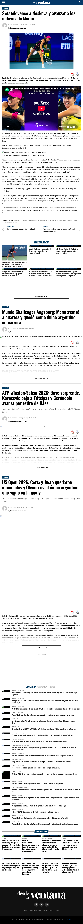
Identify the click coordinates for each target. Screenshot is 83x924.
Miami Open (54, 220)
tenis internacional (10, 222)
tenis (75, 220)
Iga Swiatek (32, 220)
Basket (51, 910)
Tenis (57, 910)
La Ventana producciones (18, 28)
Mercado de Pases (35, 910)
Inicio (25, 910)
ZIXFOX (68, 919)
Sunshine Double (66, 220)
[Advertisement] (41, 670)
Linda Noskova (43, 220)
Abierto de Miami (21, 220)
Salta (45, 910)
